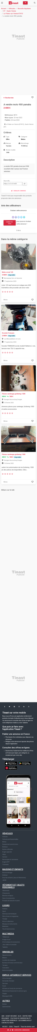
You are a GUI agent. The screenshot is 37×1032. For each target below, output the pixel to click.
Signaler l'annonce (19, 190)
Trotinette (5, 864)
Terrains (4, 965)
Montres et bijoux (7, 895)
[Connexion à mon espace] (32, 97)
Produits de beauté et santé (11, 900)
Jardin (4, 880)
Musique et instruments (9, 924)
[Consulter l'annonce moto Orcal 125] (18, 257)
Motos (4, 842)
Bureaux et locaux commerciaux (12, 962)
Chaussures (6, 893)
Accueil (3, 8)
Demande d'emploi (8, 981)
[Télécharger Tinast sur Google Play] (24, 763)
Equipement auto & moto (10, 844)
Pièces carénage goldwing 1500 (13, 394)
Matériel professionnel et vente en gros (14, 991)
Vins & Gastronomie (8, 929)
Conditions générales (10, 1020)
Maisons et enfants (12, 869)
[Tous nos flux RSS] (29, 707)
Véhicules (11, 8)
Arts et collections (8, 921)
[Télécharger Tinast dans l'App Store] (11, 763)
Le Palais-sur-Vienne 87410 (13, 14)
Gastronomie (6, 1006)
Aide (3, 1016)
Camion (4, 857)
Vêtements (5, 890)
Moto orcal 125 (7, 272)
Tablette (5, 947)
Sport (4, 911)
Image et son (6, 939)
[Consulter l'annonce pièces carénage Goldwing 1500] (18, 378)
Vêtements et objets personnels (13, 886)
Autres (6, 1001)
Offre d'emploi (6, 978)
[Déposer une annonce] (25, 2)
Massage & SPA (7, 996)
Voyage (4, 919)
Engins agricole (7, 852)
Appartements (7, 955)
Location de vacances (9, 960)
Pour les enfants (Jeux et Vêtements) (14, 877)
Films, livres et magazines (10, 916)
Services (5, 983)
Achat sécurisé (11, 1016)
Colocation (5, 968)
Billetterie (5, 926)
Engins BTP (5, 862)
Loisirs (5, 905)
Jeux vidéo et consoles (9, 944)
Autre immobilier (7, 970)
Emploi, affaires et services (16, 975)
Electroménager (7, 872)
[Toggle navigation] (2, 2)
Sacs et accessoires (8, 898)
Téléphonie (5, 937)
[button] (4, 707)
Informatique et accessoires (11, 942)
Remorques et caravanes (10, 859)
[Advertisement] (18, 37)
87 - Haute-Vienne (9, 11)
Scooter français (8, 333)
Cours (4, 986)
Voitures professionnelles (10, 839)
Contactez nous (8, 1023)
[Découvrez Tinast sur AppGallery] (11, 767)
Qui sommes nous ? (25, 1020)
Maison (4, 957)
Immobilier (7, 952)
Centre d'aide (27, 1016)
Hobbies (4, 909)
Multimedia (8, 934)
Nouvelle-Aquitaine (24, 8)
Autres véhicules (7, 849)
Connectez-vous (9, 222)
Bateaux (5, 847)
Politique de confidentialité (20, 1018)
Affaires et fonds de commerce (12, 988)
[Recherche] (34, 3)
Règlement (6, 1018)
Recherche (9, 98)
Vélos (4, 854)
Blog (20, 1016)
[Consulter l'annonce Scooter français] (18, 317)
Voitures (5, 836)
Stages (4, 993)
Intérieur (5, 875)
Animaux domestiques (9, 914)
